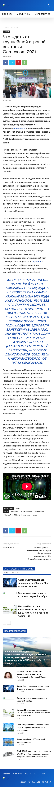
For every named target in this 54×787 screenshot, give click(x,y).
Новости (14, 27)
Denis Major (32, 362)
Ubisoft (17, 515)
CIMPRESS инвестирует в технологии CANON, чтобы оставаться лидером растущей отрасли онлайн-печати (34, 754)
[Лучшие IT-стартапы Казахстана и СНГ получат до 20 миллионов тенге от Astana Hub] (10, 609)
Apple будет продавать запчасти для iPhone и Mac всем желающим (33, 583)
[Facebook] (5, 62)
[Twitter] (12, 62)
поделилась (19, 128)
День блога (8, 547)
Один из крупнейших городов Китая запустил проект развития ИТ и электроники (33, 727)
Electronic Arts (26, 512)
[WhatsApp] (24, 62)
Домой (6, 27)
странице (36, 261)
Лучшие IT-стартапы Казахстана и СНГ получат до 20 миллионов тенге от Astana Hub (33, 713)
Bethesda (14, 512)
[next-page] (9, 623)
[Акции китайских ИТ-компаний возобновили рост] (8, 742)
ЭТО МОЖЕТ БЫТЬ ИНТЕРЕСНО (18, 569)
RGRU (18, 508)
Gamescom (39, 512)
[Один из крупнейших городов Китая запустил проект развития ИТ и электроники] (8, 727)
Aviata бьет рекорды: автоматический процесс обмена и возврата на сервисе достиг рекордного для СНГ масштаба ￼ (25, 656)
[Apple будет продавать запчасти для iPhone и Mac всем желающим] (10, 583)
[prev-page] (4, 623)
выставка (26, 515)
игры (35, 515)
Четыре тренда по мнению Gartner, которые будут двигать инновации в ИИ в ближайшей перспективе (39, 553)
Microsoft (7, 515)
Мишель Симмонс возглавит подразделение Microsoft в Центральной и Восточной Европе (32, 674)
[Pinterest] (18, 62)
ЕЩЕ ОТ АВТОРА (12, 573)
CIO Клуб (8, 664)
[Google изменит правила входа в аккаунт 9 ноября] (10, 596)
